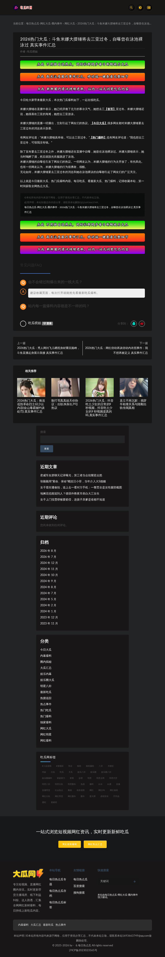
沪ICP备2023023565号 (83, 950)
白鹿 (109, 784)
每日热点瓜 (80, 879)
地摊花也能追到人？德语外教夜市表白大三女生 (69, 493)
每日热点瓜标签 (57, 905)
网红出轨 (46, 796)
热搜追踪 (46, 698)
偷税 (79, 766)
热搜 (83, 784)
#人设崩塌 (46, 766)
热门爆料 (46, 716)
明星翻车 (72, 784)
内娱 (44, 772)
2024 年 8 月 (48, 587)
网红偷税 (114, 790)
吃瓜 (62, 772)
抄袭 (81, 778)
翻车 (83, 796)
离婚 (70, 790)
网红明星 (46, 734)
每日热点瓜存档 (57, 893)
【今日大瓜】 (99, 123)
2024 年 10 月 (49, 575)
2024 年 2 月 (48, 605)
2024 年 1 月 (48, 611)
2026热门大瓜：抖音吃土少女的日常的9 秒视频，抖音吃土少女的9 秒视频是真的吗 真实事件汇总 (99, 408)
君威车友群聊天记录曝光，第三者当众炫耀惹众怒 (71, 475)
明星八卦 (46, 686)
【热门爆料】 (98, 137)
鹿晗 (44, 802)
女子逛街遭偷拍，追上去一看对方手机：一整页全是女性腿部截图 (81, 487)
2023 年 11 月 (49, 623)
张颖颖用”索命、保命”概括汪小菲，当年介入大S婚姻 (73, 481)
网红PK (101, 790)
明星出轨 (59, 784)
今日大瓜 (46, 649)
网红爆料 (46, 740)
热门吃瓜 (46, 710)
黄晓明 (54, 802)
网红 (92, 790)
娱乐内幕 (46, 674)
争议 (70, 766)
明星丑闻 (100, 778)
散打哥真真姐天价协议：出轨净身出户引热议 (64, 404)
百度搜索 (79, 886)
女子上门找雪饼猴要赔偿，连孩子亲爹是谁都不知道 (72, 499)
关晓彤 (111, 766)
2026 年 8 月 (48, 551)
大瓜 (71, 772)
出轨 (53, 772)
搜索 (43, 432)
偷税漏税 (90, 766)
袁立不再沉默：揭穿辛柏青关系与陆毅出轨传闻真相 (133, 404)
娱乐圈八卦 (106, 772)
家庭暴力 (61, 778)
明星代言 (113, 778)
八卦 (101, 766)
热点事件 (46, 704)
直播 (118, 784)
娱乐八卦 (81, 772)
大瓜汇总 (46, 668)
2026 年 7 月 (48, 557)
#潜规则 (59, 766)
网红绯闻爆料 (69, 844)
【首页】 (110, 109)
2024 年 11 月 (49, 569)
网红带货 (59, 796)
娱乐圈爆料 (47, 778)
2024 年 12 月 (49, 563)
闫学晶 (116, 796)
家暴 (72, 778)
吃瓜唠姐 (32, 51)
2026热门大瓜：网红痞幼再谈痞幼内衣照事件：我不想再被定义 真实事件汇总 (116, 350)
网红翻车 (72, 796)
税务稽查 (81, 790)
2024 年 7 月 (48, 593)
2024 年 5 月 (48, 599)
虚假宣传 (104, 796)
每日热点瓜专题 (57, 882)
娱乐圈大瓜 (47, 680)
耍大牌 (93, 796)
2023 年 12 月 (49, 617)
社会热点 (59, 790)
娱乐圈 (93, 772)
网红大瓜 (70, 23)
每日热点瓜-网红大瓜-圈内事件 (44, 23)
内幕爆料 (46, 655)
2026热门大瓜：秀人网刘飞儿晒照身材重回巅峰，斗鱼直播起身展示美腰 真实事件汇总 (48, 350)
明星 (90, 778)
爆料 (92, 784)
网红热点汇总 (95, 844)
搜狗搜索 (79, 892)
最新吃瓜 (46, 692)
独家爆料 (46, 722)
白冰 (100, 784)
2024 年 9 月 (48, 581)
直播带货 (46, 790)
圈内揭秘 (46, 662)
